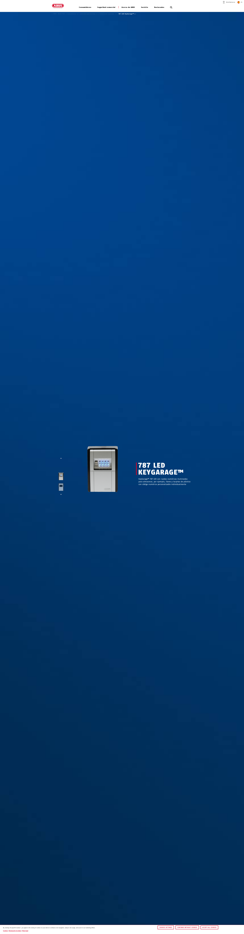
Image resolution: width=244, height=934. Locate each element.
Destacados (159, 7)
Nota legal (25, 931)
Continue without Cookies (187, 927)
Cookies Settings (165, 927)
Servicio (144, 7)
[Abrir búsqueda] (171, 8)
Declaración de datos (15, 931)
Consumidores (85, 7)
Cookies (5, 931)
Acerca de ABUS (128, 7)
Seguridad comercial (106, 7)
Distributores (230, 2)
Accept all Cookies (209, 927)
